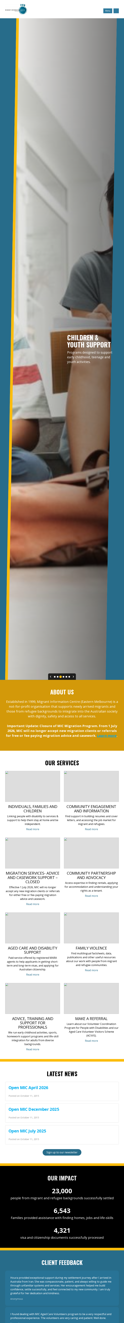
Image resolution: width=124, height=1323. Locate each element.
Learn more (107, 735)
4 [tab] (63, 676)
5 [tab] (66, 676)
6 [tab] (69, 676)
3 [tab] (60, 676)
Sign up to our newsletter (62, 1152)
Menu (107, 10)
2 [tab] (57, 676)
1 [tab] (54, 676)
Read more (32, 829)
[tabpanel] (62, 349)
